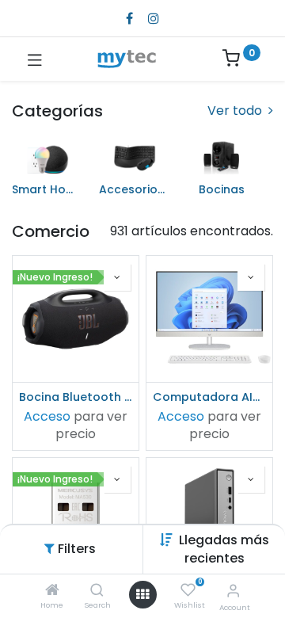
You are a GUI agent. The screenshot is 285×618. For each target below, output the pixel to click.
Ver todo (236, 111)
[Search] (96, 591)
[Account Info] (233, 590)
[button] (224, 549)
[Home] (52, 591)
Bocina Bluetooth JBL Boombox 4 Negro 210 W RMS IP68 (75, 397)
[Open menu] (142, 594)
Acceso (47, 416)
